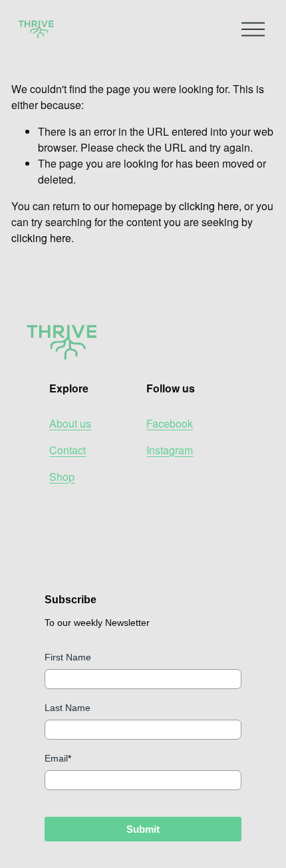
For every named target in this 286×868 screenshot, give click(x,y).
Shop (61, 476)
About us (70, 423)
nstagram (171, 450)
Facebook (169, 423)
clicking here (209, 206)
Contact (67, 450)
